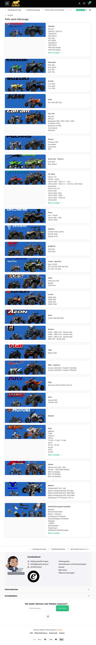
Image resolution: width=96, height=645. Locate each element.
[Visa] (50, 639)
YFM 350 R (52, 36)
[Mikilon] (25, 491)
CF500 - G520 (53, 179)
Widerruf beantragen (66, 573)
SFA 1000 (51, 252)
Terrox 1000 (52, 220)
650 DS (51, 119)
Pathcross (52, 285)
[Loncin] (25, 299)
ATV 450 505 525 (55, 102)
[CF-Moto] (25, 188)
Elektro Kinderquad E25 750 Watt (61, 491)
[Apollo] (25, 470)
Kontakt (61, 567)
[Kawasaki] (25, 67)
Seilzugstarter (53, 525)
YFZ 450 (51, 38)
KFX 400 (51, 65)
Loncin (51, 294)
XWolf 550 (52, 299)
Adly (50, 382)
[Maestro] (56, 639)
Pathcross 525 (53, 281)
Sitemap (62, 633)
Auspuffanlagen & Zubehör (58, 519)
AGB (31, 633)
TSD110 (51, 436)
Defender (51, 130)
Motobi (51, 416)
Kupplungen (52, 528)
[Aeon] (25, 317)
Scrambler (52, 144)
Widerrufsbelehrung (41, 633)
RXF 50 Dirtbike (54, 472)
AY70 (50, 443)
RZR (49, 149)
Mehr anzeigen (54, 53)
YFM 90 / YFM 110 (55, 31)
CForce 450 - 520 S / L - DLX (59, 182)
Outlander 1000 (54, 123)
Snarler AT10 (53, 236)
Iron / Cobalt (52, 215)
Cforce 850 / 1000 (55, 195)
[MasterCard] (45, 639)
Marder (51, 283)
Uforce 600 (52, 200)
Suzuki (51, 81)
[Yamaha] (25, 40)
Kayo (50, 428)
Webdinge (59, 630)
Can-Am (51, 114)
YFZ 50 (51, 29)
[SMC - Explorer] (25, 368)
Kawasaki (52, 62)
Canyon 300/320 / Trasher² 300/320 (62, 368)
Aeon (50, 315)
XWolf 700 (52, 302)
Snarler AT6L (53, 234)
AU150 (50, 452)
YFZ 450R (52, 41)
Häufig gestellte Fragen (39, 561)
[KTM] (25, 101)
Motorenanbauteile (55, 512)
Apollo (50, 464)
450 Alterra (52, 164)
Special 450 (52, 400)
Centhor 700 (53, 402)
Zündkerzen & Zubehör (57, 516)
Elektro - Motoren (54, 514)
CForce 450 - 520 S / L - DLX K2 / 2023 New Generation (65, 185)
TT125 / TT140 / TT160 (57, 440)
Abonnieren (62, 608)
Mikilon (51, 485)
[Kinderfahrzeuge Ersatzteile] (25, 520)
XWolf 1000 (52, 304)
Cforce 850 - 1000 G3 (56, 198)
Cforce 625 (52, 191)
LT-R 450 (51, 86)
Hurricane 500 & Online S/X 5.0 (60, 385)
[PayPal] (39, 639)
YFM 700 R (52, 45)
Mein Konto (63, 570)
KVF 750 (51, 72)
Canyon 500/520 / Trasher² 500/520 (62, 370)
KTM (50, 100)
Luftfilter (51, 523)
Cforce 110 (52, 177)
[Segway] (25, 232)
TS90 (50, 433)
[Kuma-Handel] (15, 3)
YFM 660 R (52, 43)
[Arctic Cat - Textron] (25, 162)
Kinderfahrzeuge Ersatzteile (59, 506)
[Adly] (25, 384)
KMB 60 (51, 431)
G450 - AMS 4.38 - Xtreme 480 (60, 337)
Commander (52, 128)
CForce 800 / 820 (55, 193)
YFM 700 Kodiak (54, 50)
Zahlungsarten (64, 561)
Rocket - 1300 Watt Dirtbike (58, 470)
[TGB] (25, 352)
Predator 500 (53, 142)
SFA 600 (51, 249)
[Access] (25, 334)
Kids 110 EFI (52, 264)
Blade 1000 (52, 353)
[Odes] (25, 281)
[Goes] (25, 216)
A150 (50, 450)
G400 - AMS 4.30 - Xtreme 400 (60, 334)
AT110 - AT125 (53, 445)
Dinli (50, 397)
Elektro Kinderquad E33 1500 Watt (61, 493)
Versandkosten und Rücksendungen (72, 564)
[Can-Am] (25, 122)
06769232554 (36, 567)
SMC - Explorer (54, 365)
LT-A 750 (51, 88)
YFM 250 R (52, 34)
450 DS (51, 116)
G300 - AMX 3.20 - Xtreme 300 (60, 332)
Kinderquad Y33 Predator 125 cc (60, 498)
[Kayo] (25, 442)
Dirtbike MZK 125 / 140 (57, 488)
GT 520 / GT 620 (54, 269)
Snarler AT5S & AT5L (56, 232)
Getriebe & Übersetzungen (58, 530)
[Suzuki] (25, 85)
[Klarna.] (61, 639)
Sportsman (52, 147)
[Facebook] (48, 616)
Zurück (10, 15)
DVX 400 (51, 162)
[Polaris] (25, 144)
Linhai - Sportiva (54, 261)
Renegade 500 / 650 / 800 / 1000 (61, 121)
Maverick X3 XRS (54, 126)
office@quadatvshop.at (39, 564)
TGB (49, 350)
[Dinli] (25, 400)
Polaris (51, 139)
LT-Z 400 (51, 84)
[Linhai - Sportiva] (25, 265)
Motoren (51, 509)
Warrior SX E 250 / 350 (57, 467)
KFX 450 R (52, 67)
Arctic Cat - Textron (56, 159)
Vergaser (51, 521)
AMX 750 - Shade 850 (56, 339)
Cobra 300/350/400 (56, 318)
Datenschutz (53, 633)
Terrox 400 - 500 (54, 218)
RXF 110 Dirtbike (54, 474)
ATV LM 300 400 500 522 (58, 267)
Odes (50, 278)
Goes (50, 212)
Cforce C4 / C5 (54, 188)
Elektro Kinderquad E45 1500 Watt (61, 495)
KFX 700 (51, 70)
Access (51, 329)
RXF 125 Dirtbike (54, 476)
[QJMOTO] (25, 249)
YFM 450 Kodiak (54, 47)
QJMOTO (51, 246)
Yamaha (51, 26)
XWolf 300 (52, 297)
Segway (51, 229)
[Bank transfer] (34, 639)
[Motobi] (25, 416)
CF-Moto (51, 174)
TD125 (50, 438)
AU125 (50, 447)
